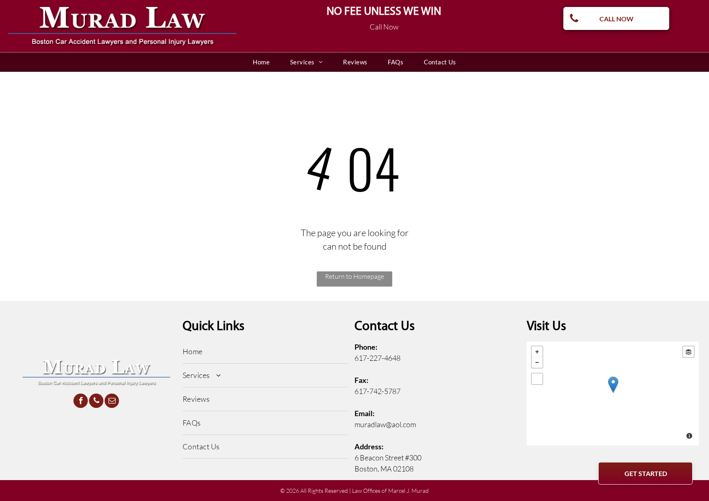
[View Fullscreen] (537, 378)
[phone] (96, 402)
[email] (112, 402)
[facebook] (80, 402)
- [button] (537, 362)
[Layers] (688, 351)
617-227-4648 (377, 357)
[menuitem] (261, 62)
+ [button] (537, 351)
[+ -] (613, 393)
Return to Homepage (354, 276)
